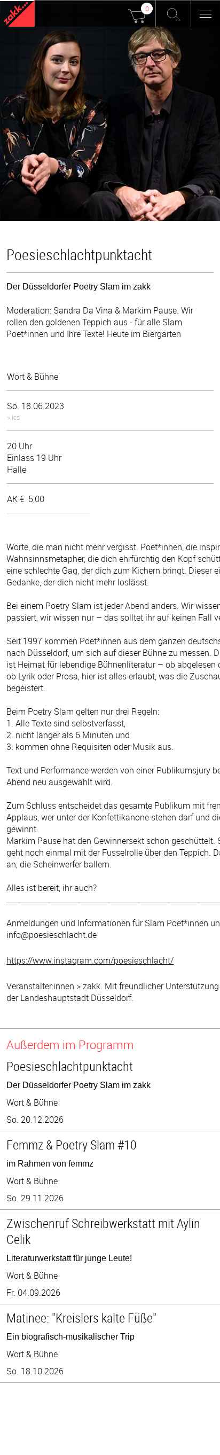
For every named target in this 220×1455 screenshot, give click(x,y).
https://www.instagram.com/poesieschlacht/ (90, 960)
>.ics (13, 417)
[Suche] (173, 13)
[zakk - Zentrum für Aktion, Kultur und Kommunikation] (19, 14)
